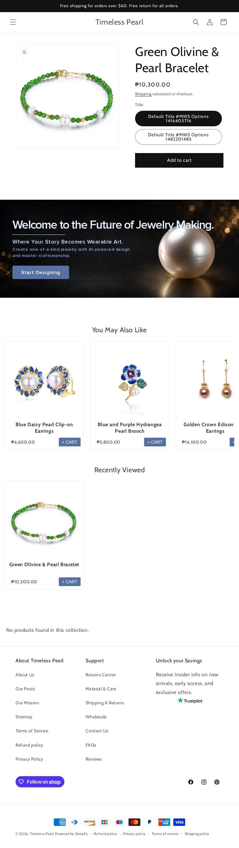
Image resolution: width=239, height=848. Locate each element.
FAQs (91, 745)
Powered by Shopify (71, 834)
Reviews (94, 759)
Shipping (143, 93)
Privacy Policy (29, 759)
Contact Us (97, 731)
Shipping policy (197, 834)
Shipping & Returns (105, 703)
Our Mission (28, 703)
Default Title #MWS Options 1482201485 (178, 137)
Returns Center (100, 675)
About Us (25, 675)
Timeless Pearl (42, 834)
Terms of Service (32, 731)
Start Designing (40, 272)
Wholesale (96, 717)
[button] (13, 22)
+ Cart (69, 442)
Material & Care (101, 689)
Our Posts (25, 689)
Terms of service (165, 834)
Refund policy (29, 745)
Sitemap (24, 717)
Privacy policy (134, 834)
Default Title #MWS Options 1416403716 (178, 118)
